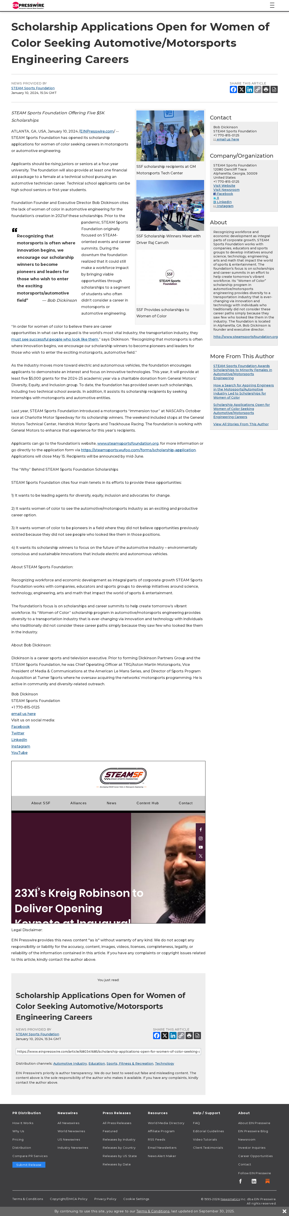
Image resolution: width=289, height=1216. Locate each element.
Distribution (21, 1147)
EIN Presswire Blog (253, 1131)
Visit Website (224, 186)
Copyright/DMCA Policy (68, 1199)
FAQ (196, 1123)
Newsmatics (230, 1199)
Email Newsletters (162, 1147)
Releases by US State (120, 1156)
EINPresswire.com (97, 131)
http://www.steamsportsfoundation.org (245, 337)
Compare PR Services (29, 1156)
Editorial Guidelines (208, 1131)
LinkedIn (19, 740)
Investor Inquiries (252, 1147)
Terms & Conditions (27, 1199)
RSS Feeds (156, 1139)
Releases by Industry (119, 1139)
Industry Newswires (73, 1147)
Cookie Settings (136, 1199)
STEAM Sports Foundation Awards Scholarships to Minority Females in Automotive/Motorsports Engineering (242, 372)
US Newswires (69, 1139)
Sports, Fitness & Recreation (130, 1064)
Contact (244, 1164)
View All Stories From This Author (241, 424)
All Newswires (68, 1123)
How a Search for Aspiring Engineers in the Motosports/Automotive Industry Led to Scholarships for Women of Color (243, 391)
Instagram (20, 746)
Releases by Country (119, 1147)
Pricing (17, 1139)
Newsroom (247, 1139)
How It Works (22, 1123)
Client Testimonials (208, 1147)
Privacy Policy (105, 1199)
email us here (23, 714)
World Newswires (71, 1131)
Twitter (17, 733)
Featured (110, 1131)
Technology (164, 1064)
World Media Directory (166, 1123)
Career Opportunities (255, 1156)
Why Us (18, 1131)
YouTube (19, 753)
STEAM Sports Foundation (33, 88)
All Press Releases (117, 1123)
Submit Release (29, 1165)
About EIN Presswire (254, 1123)
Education (97, 1064)
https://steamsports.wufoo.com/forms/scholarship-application (138, 450)
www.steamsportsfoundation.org (127, 443)
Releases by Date (117, 1164)
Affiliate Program (161, 1131)
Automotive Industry (70, 1064)
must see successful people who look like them (54, 339)
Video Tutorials (205, 1139)
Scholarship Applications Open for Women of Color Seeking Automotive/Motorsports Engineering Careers (241, 411)
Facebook (20, 727)
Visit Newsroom (226, 190)
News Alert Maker (162, 1156)
